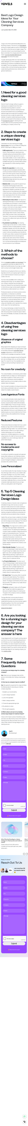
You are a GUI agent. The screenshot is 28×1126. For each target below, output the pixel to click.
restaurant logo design (6, 608)
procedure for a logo (8, 121)
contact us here (7, 651)
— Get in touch (8, 743)
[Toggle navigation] (25, 3)
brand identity (23, 45)
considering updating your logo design (14, 262)
